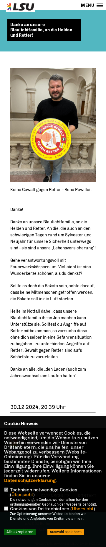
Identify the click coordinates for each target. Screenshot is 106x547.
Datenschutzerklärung (30, 480)
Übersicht (22, 494)
